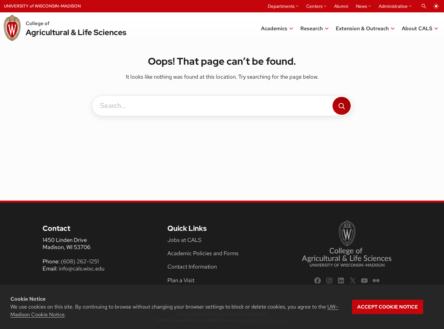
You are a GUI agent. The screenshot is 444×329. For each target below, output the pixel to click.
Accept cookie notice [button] (387, 307)
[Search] (342, 106)
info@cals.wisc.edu (81, 268)
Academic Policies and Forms (203, 253)
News (361, 6)
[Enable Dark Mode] (436, 6)
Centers (314, 6)
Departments (281, 6)
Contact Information (192, 266)
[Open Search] (424, 6)
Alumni (341, 6)
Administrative (393, 6)
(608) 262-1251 (80, 261)
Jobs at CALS (184, 239)
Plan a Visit (180, 280)
